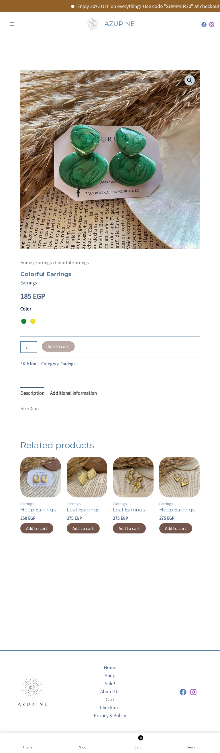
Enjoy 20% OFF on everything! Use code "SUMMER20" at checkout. (140, 6)
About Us (109, 691)
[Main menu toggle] (12, 24)
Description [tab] (32, 393)
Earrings (43, 262)
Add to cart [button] (37, 528)
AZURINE (120, 24)
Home (26, 262)
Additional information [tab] (73, 393)
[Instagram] (211, 24)
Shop (110, 675)
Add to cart (58, 346)
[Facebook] (204, 24)
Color (25, 309)
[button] (189, 80)
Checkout (110, 707)
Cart (110, 699)
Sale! (110, 683)
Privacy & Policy (110, 715)
